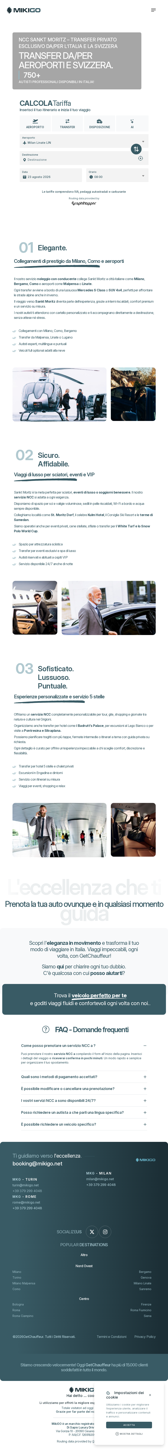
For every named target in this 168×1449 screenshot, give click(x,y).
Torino (16, 1277)
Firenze (146, 1304)
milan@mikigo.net (100, 1179)
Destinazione (30, 154)
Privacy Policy (145, 1337)
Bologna (18, 1304)
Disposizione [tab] (99, 127)
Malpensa (70, 284)
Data (25, 171)
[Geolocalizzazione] (140, 160)
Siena (147, 1316)
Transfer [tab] (67, 127)
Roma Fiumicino (141, 1310)
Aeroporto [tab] (35, 127)
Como (33, 284)
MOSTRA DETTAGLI (131, 1433)
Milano (139, 279)
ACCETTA (129, 1425)
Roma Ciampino (22, 1316)
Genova (146, 1277)
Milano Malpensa (23, 1283)
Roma (16, 1310)
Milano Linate (142, 1283)
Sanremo (145, 1289)
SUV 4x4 (115, 290)
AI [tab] (132, 127)
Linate (87, 284)
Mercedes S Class (91, 290)
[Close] (150, 1395)
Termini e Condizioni (111, 1337)
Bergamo (21, 284)
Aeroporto (28, 137)
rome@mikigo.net (26, 1202)
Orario (92, 171)
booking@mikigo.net (37, 1163)
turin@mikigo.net (25, 1185)
